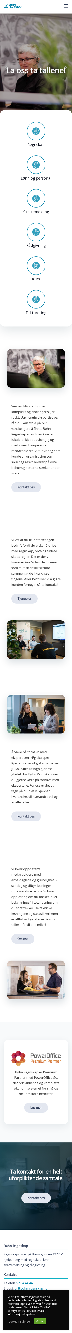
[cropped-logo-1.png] (13, 6)
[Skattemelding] (36, 198)
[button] (66, 5)
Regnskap (36, 144)
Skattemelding (36, 211)
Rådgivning (36, 245)
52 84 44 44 (24, 1283)
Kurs (36, 279)
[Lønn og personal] (36, 164)
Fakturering (36, 312)
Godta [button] (39, 1321)
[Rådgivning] (36, 232)
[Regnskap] (36, 131)
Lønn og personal (36, 178)
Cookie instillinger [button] (20, 1321)
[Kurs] (36, 265)
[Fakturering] (36, 299)
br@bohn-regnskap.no (30, 1288)
